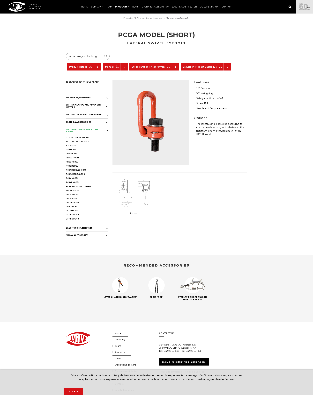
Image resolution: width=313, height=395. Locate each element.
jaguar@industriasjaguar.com (184, 361)
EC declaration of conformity (148, 66)
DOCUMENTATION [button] (209, 7)
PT (290, 25)
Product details (78, 66)
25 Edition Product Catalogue (200, 66)
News (118, 358)
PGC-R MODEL (72, 211)
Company (120, 339)
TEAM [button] (109, 7)
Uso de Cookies (224, 379)
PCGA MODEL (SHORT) (76, 170)
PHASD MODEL (72, 158)
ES (290, 12)
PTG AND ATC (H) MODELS (77, 137)
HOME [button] (84, 7)
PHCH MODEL (72, 199)
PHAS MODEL (72, 154)
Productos (128, 18)
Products (120, 352)
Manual (109, 66)
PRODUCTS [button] (121, 7)
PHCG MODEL (72, 162)
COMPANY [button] (96, 7)
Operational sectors (125, 365)
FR (290, 20)
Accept (73, 391)
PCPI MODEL (71, 207)
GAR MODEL (71, 150)
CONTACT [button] (227, 7)
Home (118, 333)
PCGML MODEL (72, 182)
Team (118, 346)
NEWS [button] (135, 7)
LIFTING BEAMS (72, 215)
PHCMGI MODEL (73, 203)
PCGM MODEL (72, 178)
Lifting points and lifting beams (150, 18)
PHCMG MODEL (72, 190)
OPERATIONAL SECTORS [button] (154, 7)
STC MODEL (71, 146)
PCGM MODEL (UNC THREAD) (78, 186)
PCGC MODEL (72, 166)
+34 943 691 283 (171, 351)
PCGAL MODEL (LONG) (75, 174)
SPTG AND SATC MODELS (77, 142)
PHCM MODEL (72, 194)
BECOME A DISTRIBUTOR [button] (184, 7)
